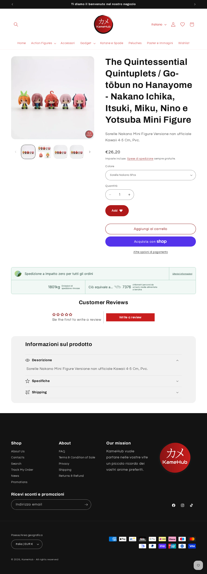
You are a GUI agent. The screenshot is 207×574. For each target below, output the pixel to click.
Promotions (19, 482)
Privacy (64, 463)
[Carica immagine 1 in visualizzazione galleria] (28, 152)
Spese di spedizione (140, 158)
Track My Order (22, 469)
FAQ (62, 451)
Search (16, 463)
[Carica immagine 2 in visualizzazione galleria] (44, 152)
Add (114, 210)
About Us (17, 451)
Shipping (65, 469)
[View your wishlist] (182, 24)
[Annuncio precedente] (12, 4)
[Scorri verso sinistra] (15, 151)
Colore (109, 166)
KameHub (27, 559)
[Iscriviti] (86, 504)
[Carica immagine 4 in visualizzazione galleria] (77, 152)
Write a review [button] (130, 317)
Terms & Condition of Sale (77, 457)
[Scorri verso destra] (89, 151)
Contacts (17, 457)
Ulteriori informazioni (182, 273)
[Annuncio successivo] (194, 4)
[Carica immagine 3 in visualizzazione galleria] (61, 152)
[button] (16, 24)
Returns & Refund (71, 475)
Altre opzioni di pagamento (150, 252)
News (15, 475)
